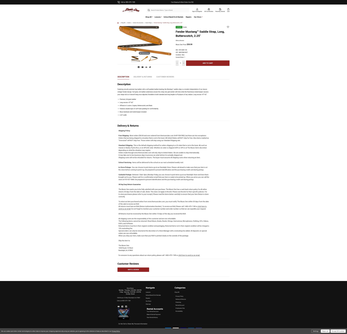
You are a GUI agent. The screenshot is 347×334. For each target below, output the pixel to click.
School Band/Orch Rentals (173, 17)
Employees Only (180, 308)
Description (123, 77)
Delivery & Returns (181, 299)
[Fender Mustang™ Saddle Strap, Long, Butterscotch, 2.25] (135, 59)
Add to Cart (208, 63)
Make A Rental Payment (154, 314)
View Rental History (152, 317)
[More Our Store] (202, 16)
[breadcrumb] (118, 22)
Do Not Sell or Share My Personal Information (132, 324)
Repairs (188, 17)
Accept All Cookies (338, 331)
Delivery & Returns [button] (143, 77)
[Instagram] (126, 306)
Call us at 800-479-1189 (123, 300)
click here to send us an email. (189, 255)
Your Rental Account (152, 311)
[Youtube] (118, 306)
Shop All (148, 17)
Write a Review (180, 40)
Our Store (197, 17)
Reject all (325, 331)
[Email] (142, 67)
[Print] (146, 67)
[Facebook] (138, 67)
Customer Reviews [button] (165, 77)
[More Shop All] (152, 16)
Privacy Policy (179, 296)
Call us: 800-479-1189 (128, 2)
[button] (123, 314)
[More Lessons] (161, 16)
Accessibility (179, 311)
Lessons (158, 17)
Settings (316, 331)
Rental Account (180, 305)
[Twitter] (150, 67)
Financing (178, 302)
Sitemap (148, 304)
